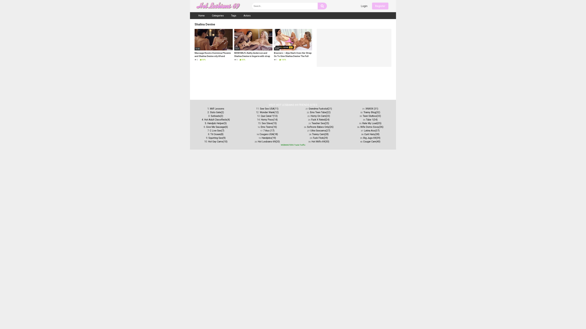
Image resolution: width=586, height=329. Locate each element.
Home (201, 15)
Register (380, 6)
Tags (233, 15)
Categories (218, 15)
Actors (247, 15)
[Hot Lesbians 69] (217, 6)
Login (364, 6)
